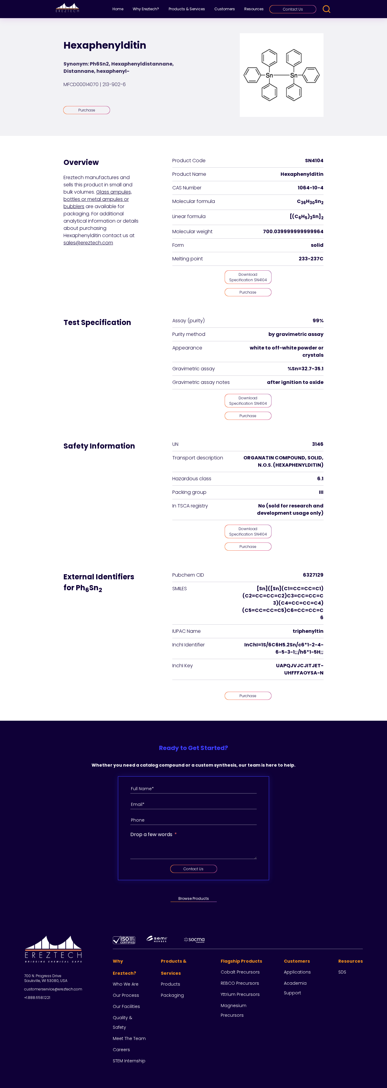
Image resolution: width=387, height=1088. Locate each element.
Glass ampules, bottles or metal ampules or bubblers (97, 199)
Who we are (125, 984)
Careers (121, 1050)
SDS (342, 972)
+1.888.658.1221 (37, 997)
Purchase (86, 110)
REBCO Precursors (240, 983)
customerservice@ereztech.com (53, 989)
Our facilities (126, 1006)
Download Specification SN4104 (248, 277)
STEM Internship (129, 1061)
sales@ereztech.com (88, 242)
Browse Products (193, 898)
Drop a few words (151, 834)
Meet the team (129, 1038)
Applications (297, 972)
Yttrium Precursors (240, 994)
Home (117, 8)
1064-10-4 (311, 187)
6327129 (313, 574)
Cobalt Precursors (240, 972)
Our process (126, 995)
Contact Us (293, 9)
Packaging (172, 995)
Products (170, 984)
